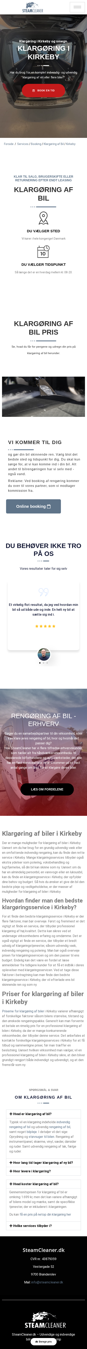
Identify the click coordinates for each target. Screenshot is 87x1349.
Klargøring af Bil (54, 144)
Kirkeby (70, 144)
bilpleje (32, 1132)
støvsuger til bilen (41, 1137)
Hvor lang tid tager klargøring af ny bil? (43, 1163)
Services (23, 144)
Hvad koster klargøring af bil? (36, 1184)
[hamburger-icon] (77, 7)
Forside (9, 144)
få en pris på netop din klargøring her (45, 1214)
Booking (36, 144)
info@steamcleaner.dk (47, 1282)
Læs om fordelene (47, 789)
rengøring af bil (39, 738)
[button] (39, 663)
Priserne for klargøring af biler (23, 1011)
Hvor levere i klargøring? (32, 1171)
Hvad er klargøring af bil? (32, 1114)
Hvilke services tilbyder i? (32, 1226)
